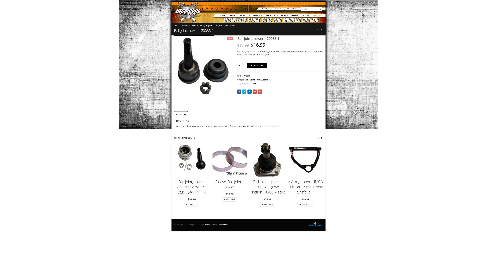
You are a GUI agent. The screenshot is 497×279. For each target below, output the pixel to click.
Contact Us (277, 9)
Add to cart (258, 65)
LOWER (254, 83)
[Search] (320, 9)
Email (260, 92)
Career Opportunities (220, 225)
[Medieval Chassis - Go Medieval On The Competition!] (188, 12)
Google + (255, 92)
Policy (207, 225)
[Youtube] (308, 15)
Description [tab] (181, 114)
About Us (264, 9)
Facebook (239, 92)
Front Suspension (263, 80)
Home (222, 15)
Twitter (244, 92)
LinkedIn (249, 92)
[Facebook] (303, 15)
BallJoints (251, 80)
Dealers (294, 15)
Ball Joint (246, 83)
